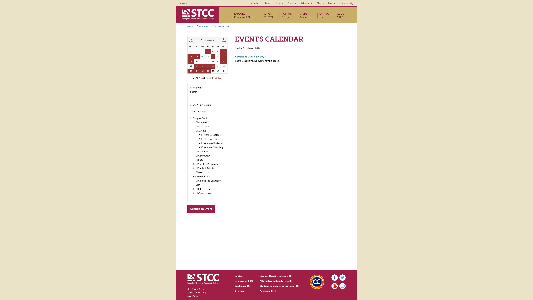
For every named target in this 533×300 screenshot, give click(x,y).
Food (200, 160)
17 (197, 66)
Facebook (334, 277)
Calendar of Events (222, 27)
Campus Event (200, 118)
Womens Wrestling (213, 147)
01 (224, 51)
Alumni (320, 3)
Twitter (342, 277)
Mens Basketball (212, 135)
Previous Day (244, 57)
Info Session (204, 189)
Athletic (202, 131)
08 (224, 56)
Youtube (334, 286)
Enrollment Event (201, 177)
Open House (204, 193)
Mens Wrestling (211, 139)
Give (330, 3)
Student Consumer (277, 285)
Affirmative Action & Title (276, 280)
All (220, 78)
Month (208, 78)
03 (197, 56)
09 (191, 61)
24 (197, 71)
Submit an (201, 209)
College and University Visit (208, 183)
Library (268, 3)
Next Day (259, 57)
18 (202, 66)
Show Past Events (202, 105)
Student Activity (206, 168)
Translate (183, 3)
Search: (194, 92)
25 (202, 71)
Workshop (203, 172)
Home (190, 27)
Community (204, 156)
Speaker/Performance (209, 164)
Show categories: (198, 112)
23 (191, 71)
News (290, 3)
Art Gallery (203, 127)
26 (208, 71)
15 (223, 61)
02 (191, 56)
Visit (278, 3)
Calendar (305, 3)
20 (213, 66)
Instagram (342, 286)
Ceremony (203, 152)
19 (208, 66)
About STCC (203, 27)
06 (213, 56)
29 (208, 51)
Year (215, 78)
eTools (254, 3)
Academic (203, 122)
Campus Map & (274, 275)
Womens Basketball (214, 143)
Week (201, 78)
